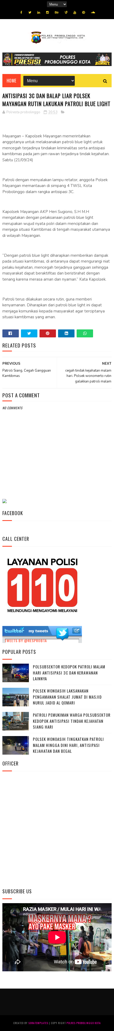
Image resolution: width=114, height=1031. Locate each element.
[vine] (66, 12)
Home (11, 80)
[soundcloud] (93, 12)
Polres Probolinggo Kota (84, 1023)
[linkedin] (39, 12)
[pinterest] (83, 12)
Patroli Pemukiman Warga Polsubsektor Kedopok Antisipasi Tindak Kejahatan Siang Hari (72, 721)
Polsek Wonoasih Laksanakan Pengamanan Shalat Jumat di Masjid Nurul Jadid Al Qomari (67, 697)
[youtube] (75, 12)
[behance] (56, 12)
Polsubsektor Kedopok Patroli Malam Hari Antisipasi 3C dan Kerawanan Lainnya (69, 672)
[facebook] (21, 12)
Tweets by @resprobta (26, 640)
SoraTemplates (38, 1023)
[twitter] (30, 12)
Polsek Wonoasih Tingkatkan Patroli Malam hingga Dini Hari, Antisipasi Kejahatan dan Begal (68, 745)
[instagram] (47, 12)
